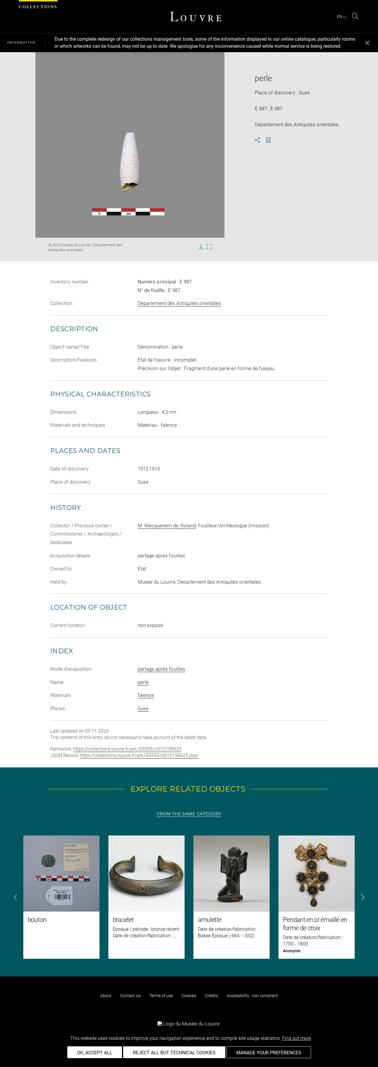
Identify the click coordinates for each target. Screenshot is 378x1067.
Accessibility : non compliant (252, 995)
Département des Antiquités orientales (179, 303)
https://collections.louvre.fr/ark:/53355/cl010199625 (127, 749)
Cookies (189, 995)
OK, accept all (94, 1052)
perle (143, 682)
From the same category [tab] (189, 814)
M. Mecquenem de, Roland (167, 525)
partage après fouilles (161, 669)
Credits (211, 995)
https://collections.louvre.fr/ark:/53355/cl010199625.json (139, 755)
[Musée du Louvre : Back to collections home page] (195, 16)
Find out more (296, 1038)
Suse (143, 708)
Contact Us (130, 995)
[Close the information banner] (367, 42)
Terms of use (161, 995)
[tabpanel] (189, 897)
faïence (146, 695)
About (105, 995)
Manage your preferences (268, 1052)
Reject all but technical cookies (174, 1052)
